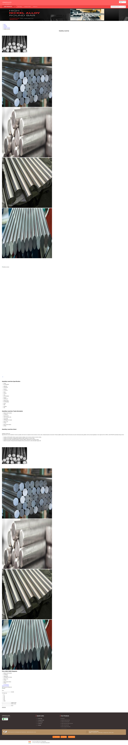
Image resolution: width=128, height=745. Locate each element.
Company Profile (27, 6)
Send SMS (64, 736)
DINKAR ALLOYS (6, 3)
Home (5, 24)
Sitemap (39, 725)
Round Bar (5, 26)
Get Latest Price (6, 684)
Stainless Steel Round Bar (65, 721)
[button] (64, 432)
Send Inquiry (56, 736)
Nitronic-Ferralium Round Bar (65, 726)
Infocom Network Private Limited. (45, 742)
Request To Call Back (5, 685)
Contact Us (35, 6)
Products (5, 25)
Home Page (19, 6)
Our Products (8, 6)
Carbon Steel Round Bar (65, 725)
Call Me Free (72, 736)
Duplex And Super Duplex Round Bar (67, 723)
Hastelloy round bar (7, 27)
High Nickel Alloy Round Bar (65, 720)
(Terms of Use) (44, 741)
